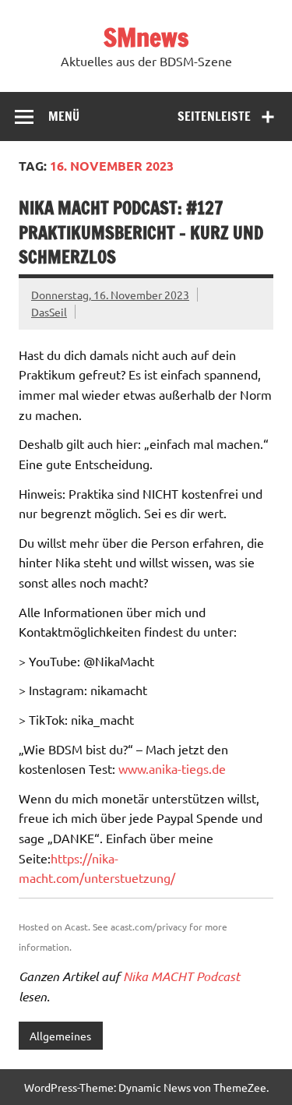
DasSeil (49, 312)
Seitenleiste (214, 116)
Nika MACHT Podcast (181, 976)
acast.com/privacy (149, 926)
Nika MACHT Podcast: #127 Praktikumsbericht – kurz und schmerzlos (141, 232)
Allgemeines (60, 1036)
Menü (63, 116)
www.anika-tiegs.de (172, 768)
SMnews (146, 37)
